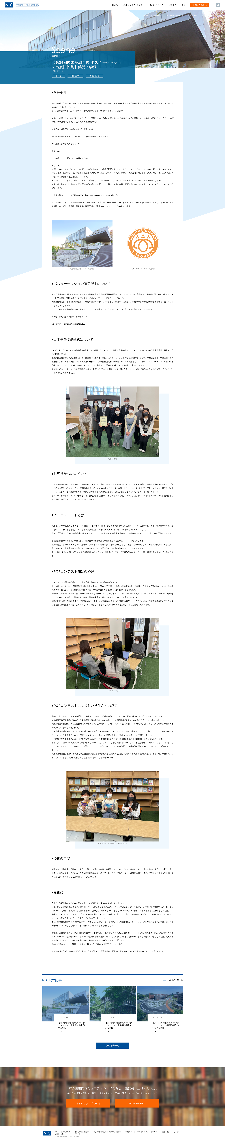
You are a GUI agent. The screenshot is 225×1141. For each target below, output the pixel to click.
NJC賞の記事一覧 (175, 980)
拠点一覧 (165, 1132)
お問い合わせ (60, 1134)
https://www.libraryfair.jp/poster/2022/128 (68, 324)
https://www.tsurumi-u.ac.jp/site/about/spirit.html (104, 195)
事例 (184, 5)
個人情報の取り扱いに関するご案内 (107, 1132)
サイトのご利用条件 (63, 1132)
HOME (115, 5)
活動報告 (172, 5)
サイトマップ (75, 1134)
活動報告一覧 (112, 1045)
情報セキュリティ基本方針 (147, 1132)
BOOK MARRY (157, 5)
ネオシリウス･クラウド (133, 5)
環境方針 (128, 1132)
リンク (176, 1132)
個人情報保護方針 (82, 1132)
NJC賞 (58, 76)
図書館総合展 (94, 76)
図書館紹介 (75, 76)
